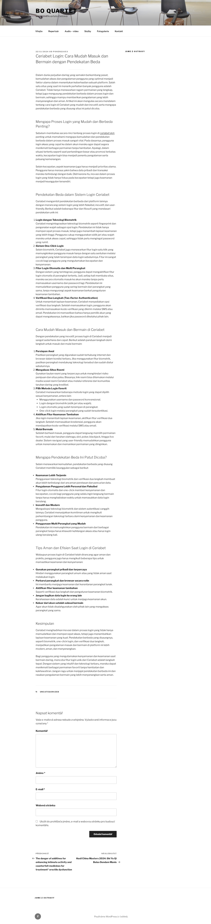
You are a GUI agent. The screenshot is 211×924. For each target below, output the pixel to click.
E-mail (40, 789)
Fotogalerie (103, 31)
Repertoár (53, 31)
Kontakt (119, 31)
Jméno (40, 773)
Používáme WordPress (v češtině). (111, 916)
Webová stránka (45, 805)
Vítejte (38, 31)
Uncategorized (49, 692)
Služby (87, 31)
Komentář (42, 730)
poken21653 (60, 51)
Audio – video (71, 31)
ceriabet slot (107, 133)
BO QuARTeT (56, 10)
